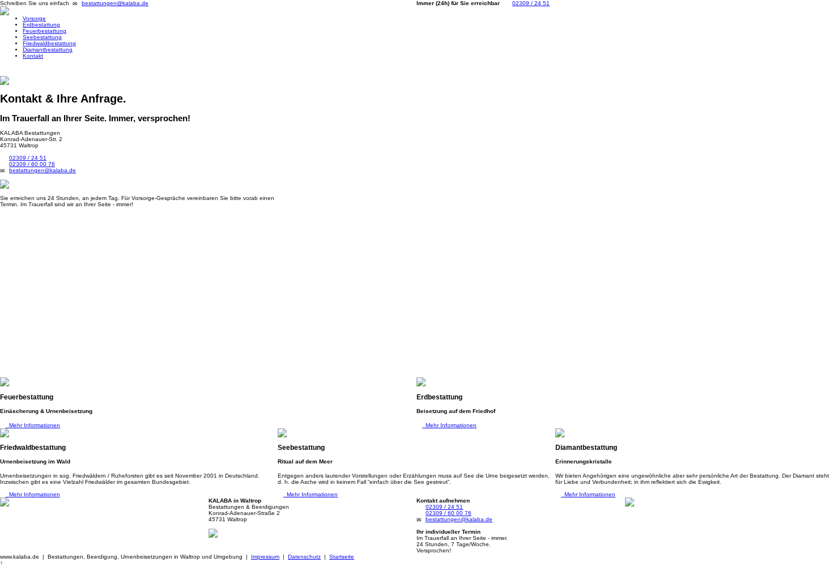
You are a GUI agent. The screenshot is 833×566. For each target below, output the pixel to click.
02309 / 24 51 (531, 3)
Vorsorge (34, 18)
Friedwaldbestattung (49, 43)
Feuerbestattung (44, 31)
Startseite (341, 557)
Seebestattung (42, 37)
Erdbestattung (41, 25)
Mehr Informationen (33, 425)
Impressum (265, 557)
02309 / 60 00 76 (32, 164)
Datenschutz (304, 557)
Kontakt (33, 56)
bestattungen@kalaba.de (115, 3)
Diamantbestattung (48, 49)
